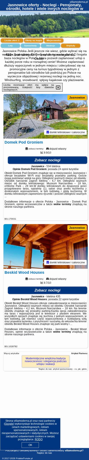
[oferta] (47, 132)
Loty (10, 45)
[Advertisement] (44, 414)
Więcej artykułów (11, 353)
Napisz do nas (44, 453)
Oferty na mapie (33, 40)
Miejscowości (54, 40)
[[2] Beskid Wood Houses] (45, 246)
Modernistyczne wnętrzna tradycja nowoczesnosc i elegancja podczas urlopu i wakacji (46, 361)
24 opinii (63, 169)
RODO (39, 439)
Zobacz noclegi (47, 160)
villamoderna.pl (79, 1)
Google (9, 423)
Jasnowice (77, 97)
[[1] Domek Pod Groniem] (45, 116)
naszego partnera (23, 206)
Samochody (30, 45)
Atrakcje (50, 45)
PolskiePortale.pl (24, 458)
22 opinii (64, 299)
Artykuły (70, 45)
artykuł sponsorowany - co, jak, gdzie (70, 369)
